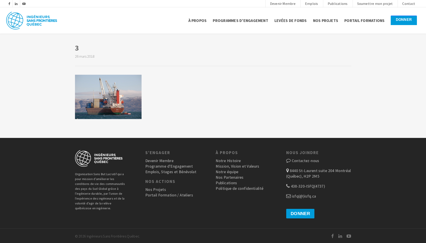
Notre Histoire (228, 160)
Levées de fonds (290, 20)
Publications (338, 3)
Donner (404, 20)
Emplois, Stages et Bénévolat (170, 171)
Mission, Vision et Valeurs (237, 166)
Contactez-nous (305, 160)
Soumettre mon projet (375, 3)
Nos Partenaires (229, 177)
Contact (408, 3)
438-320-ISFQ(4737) (307, 186)
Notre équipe (227, 171)
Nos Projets (155, 189)
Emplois (311, 3)
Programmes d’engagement (240, 20)
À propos (197, 20)
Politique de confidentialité (239, 188)
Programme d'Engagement (169, 166)
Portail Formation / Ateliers (169, 195)
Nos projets (325, 20)
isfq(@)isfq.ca (303, 196)
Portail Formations (364, 20)
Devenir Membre (283, 3)
